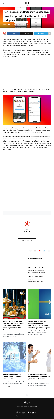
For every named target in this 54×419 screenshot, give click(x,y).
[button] (4, 3)
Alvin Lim (14, 409)
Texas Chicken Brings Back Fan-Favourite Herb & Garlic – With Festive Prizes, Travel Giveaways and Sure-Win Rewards (13, 326)
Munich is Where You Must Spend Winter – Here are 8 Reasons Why (12, 377)
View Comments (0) (27, 240)
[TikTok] (48, 251)
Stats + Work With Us (36, 409)
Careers (28, 409)
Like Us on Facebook (35, 258)
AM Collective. (33, 406)
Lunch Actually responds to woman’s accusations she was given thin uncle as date (39, 377)
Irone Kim (27, 231)
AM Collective (21, 409)
